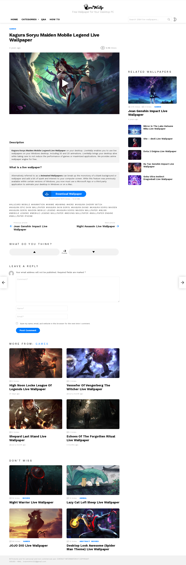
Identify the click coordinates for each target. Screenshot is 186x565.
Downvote (94, 252)
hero (71, 204)
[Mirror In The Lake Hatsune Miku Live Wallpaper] (134, 130)
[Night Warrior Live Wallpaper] (35, 480)
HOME (14, 19)
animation (39, 204)
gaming (61, 204)
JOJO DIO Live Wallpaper (28, 545)
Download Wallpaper (69, 193)
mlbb (103, 210)
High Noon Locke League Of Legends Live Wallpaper (30, 387)
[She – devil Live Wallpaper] (134, 142)
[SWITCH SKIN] (175, 19)
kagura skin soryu (59, 207)
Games (42, 343)
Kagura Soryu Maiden (104, 207)
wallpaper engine (102, 213)
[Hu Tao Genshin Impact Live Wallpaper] (134, 167)
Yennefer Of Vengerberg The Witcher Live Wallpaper (88, 387)
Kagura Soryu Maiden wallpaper (78, 210)
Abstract (85, 541)
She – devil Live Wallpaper (158, 138)
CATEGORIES (29, 19)
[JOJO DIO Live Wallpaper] (35, 523)
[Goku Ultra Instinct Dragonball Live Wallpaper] (134, 180)
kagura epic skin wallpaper (28, 207)
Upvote (34, 252)
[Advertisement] (64, 126)
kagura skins (80, 207)
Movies (26, 498)
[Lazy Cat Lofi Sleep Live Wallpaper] (93, 480)
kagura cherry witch (89, 204)
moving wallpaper (77, 213)
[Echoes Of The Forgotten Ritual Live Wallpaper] (93, 414)
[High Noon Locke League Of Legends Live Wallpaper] (35, 363)
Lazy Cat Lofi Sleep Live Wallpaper (93, 502)
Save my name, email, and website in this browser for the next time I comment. (55, 324)
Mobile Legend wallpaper (48, 213)
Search (169, 20)
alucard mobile (20, 204)
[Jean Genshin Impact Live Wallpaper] (152, 90)
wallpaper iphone (22, 216)
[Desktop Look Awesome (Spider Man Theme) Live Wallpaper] (93, 523)
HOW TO (55, 19)
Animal (83, 498)
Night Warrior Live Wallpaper (31, 502)
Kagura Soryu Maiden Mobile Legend (33, 210)
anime (50, 204)
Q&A (43, 19)
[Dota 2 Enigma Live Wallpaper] (134, 155)
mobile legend (20, 213)
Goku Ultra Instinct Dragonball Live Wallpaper (157, 178)
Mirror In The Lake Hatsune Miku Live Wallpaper (158, 127)
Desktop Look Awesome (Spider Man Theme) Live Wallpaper (91, 547)
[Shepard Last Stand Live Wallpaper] (35, 414)
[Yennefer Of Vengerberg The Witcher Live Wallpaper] (93, 363)
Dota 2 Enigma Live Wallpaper (159, 151)
